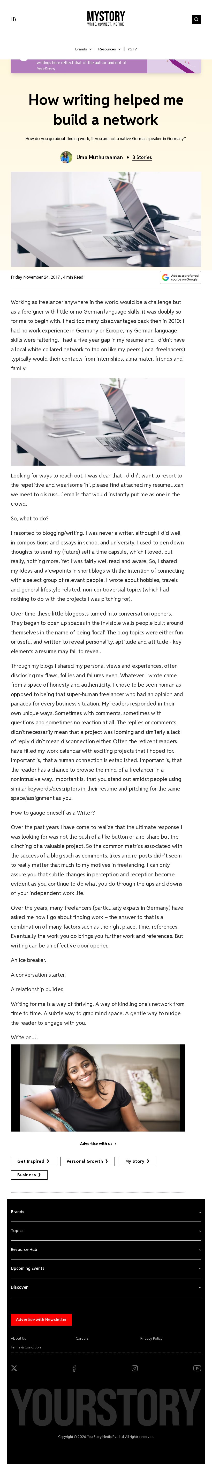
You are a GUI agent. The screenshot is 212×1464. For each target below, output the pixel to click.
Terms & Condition (26, 1347)
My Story (135, 1161)
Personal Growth (85, 1161)
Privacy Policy (151, 1338)
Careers (82, 1338)
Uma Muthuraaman (100, 157)
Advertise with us (96, 1143)
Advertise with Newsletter (41, 1319)
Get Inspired (30, 1161)
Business (26, 1175)
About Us (18, 1338)
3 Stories (142, 157)
